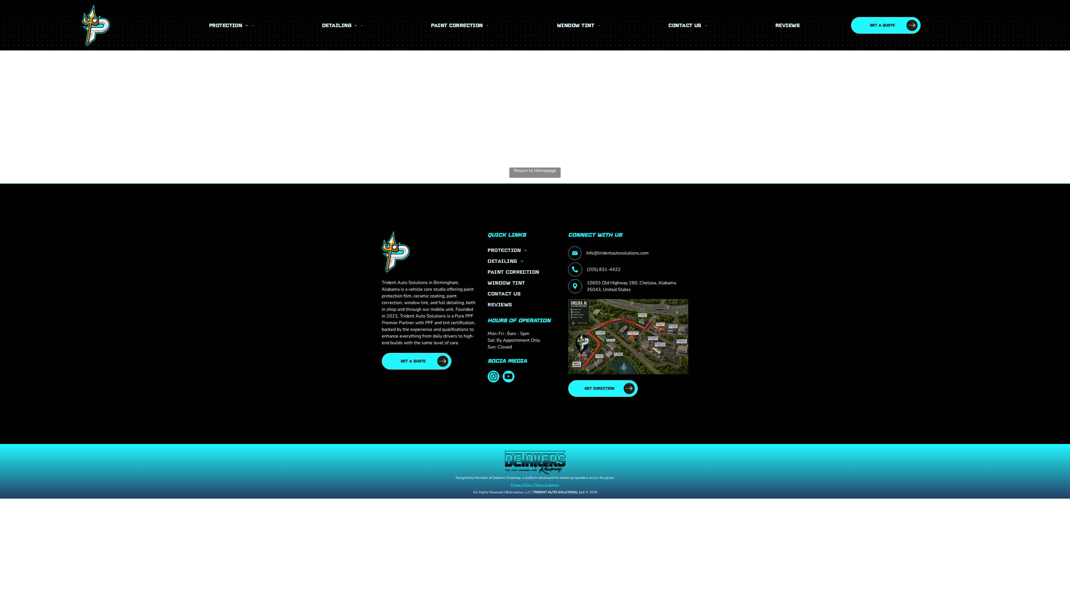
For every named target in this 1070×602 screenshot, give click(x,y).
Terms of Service (547, 485)
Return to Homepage (535, 171)
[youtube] (508, 377)
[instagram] (493, 377)
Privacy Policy (521, 485)
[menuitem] (229, 25)
